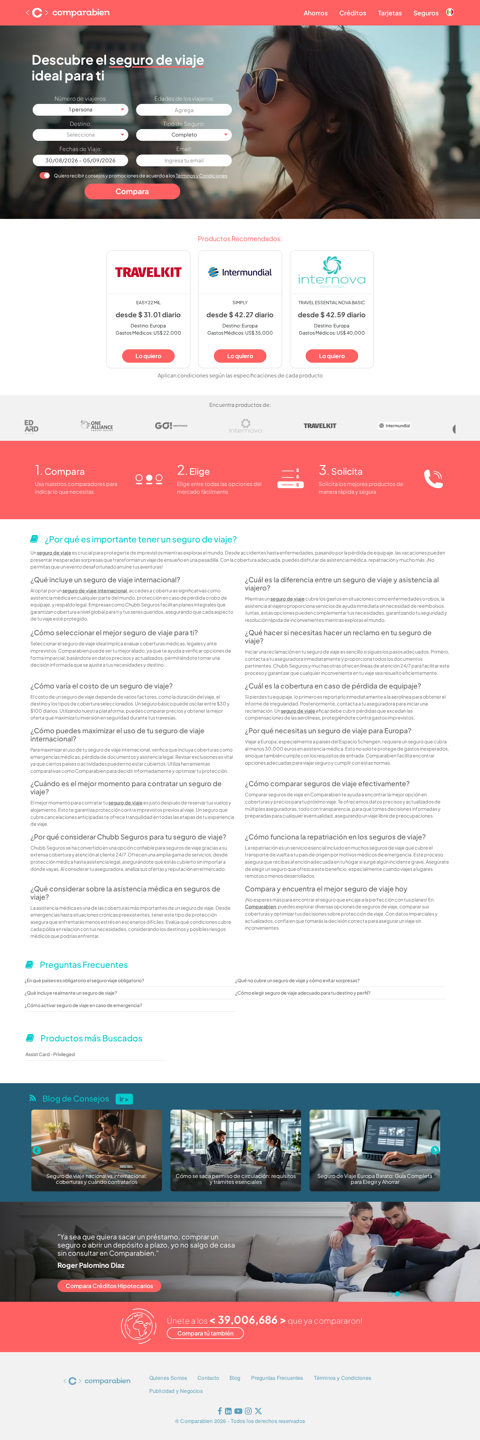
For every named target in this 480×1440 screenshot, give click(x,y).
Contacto (208, 1378)
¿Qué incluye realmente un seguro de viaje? (70, 993)
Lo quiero (148, 355)
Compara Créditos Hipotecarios (109, 1285)
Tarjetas (390, 13)
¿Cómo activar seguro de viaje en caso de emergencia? (83, 1005)
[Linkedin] (228, 1412)
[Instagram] (248, 1412)
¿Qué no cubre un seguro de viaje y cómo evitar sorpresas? (297, 980)
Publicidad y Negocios (176, 1391)
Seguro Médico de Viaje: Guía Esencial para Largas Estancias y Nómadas (375, 1179)
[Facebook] (219, 1412)
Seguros (426, 13)
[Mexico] (450, 6)
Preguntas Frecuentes (277, 1378)
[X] (258, 1412)
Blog (235, 1378)
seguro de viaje (54, 552)
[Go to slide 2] (397, 1294)
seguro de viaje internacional (94, 590)
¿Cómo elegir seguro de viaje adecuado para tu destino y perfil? (302, 993)
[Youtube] (238, 1412)
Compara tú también (205, 1333)
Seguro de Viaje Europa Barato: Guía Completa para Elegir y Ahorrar (235, 1179)
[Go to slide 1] (390, 1294)
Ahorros (316, 13)
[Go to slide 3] (404, 1294)
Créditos (352, 13)
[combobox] (80, 110)
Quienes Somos (168, 1378)
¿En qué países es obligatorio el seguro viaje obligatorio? (84, 980)
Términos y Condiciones (201, 175)
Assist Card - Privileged (50, 1054)
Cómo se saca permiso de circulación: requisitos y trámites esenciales (97, 1179)
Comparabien (260, 906)
